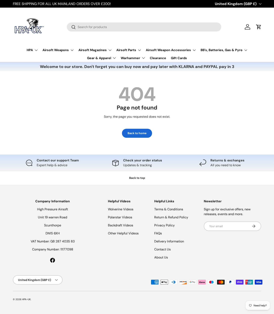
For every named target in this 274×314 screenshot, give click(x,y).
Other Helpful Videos (123, 233)
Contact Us (162, 249)
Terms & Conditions (168, 209)
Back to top (137, 178)
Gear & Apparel (99, 58)
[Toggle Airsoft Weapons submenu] (72, 50)
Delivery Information (169, 241)
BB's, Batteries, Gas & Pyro (222, 50)
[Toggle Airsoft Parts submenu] (139, 50)
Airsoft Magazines (92, 50)
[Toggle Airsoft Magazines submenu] (110, 50)
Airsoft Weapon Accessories (168, 50)
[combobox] (144, 26)
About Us (161, 257)
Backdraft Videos (120, 225)
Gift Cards (179, 58)
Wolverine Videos (120, 209)
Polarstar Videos (120, 217)
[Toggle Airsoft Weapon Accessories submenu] (194, 50)
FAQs (158, 233)
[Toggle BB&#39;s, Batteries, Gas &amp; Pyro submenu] (245, 50)
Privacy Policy (164, 225)
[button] (258, 26)
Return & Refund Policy (171, 217)
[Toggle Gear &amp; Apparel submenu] (114, 58)
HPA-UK (26, 299)
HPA (30, 50)
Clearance (158, 58)
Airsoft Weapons (56, 50)
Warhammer (130, 58)
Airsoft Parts (126, 50)
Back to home (137, 133)
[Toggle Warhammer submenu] (143, 58)
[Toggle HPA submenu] (36, 50)
